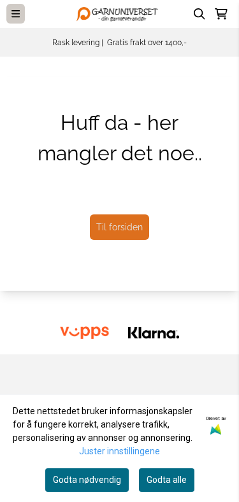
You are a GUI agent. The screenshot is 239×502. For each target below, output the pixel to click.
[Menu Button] (15, 14)
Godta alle (167, 480)
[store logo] (120, 13)
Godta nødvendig (87, 480)
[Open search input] (199, 14)
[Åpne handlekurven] (221, 14)
